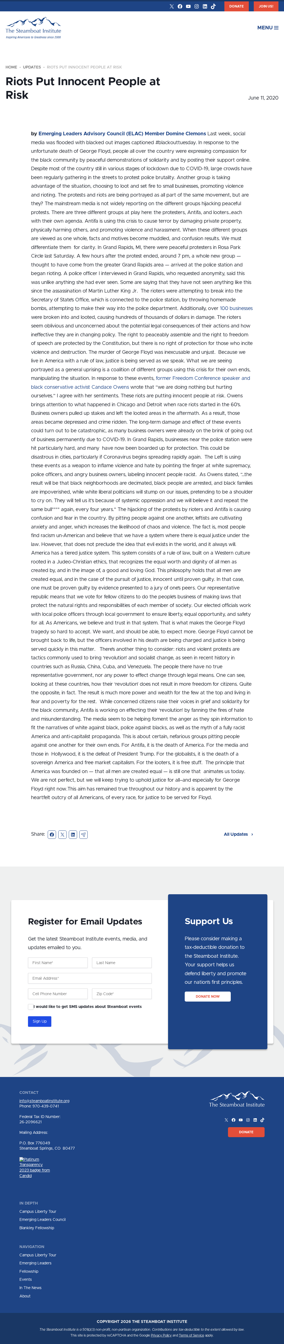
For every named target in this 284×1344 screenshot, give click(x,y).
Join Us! (266, 6)
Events (25, 1280)
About (25, 1296)
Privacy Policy (161, 1335)
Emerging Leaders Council (42, 1220)
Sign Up (40, 1021)
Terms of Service (191, 1335)
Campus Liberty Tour (37, 1212)
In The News (30, 1288)
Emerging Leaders (35, 1263)
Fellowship (28, 1272)
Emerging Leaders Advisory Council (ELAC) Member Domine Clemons (122, 133)
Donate (236, 6)
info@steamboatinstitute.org (44, 1101)
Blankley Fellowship (36, 1228)
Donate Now (208, 996)
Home (11, 67)
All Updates (236, 834)
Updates (32, 67)
